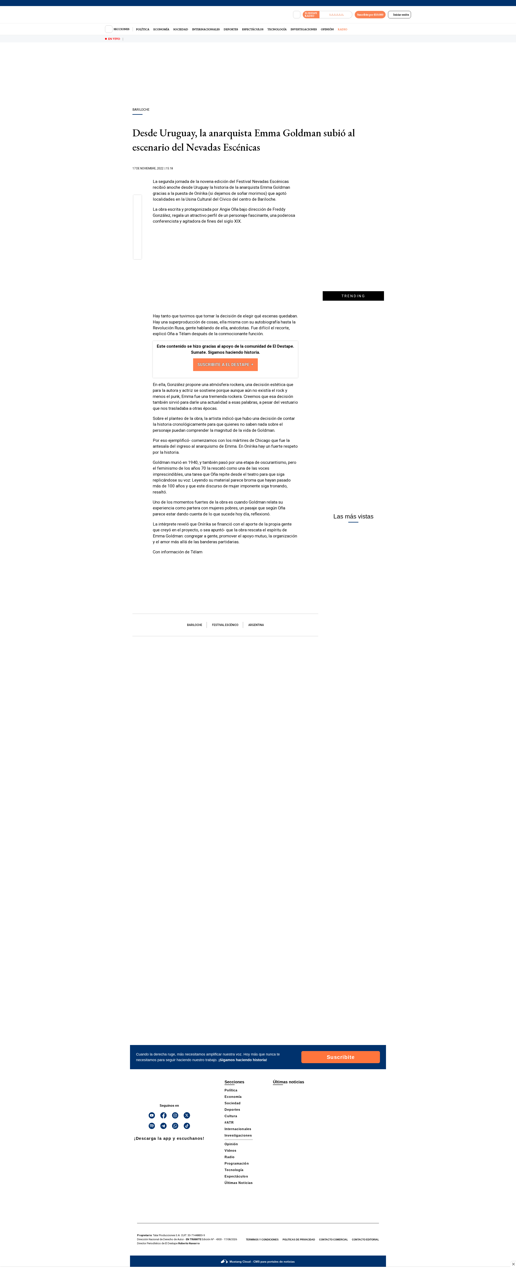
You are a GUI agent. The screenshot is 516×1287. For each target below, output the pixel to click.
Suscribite (341, 1057)
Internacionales (206, 29)
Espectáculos (252, 29)
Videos (230, 1150)
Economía (161, 29)
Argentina (256, 625)
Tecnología (277, 29)
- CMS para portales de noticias (262, 1261)
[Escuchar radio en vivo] (335, 14)
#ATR (229, 1122)
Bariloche (194, 625)
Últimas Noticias (239, 1183)
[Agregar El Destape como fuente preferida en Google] (297, 169)
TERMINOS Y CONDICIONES (262, 1239)
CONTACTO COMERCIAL (333, 1239)
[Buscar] (297, 15)
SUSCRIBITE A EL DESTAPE (224, 364)
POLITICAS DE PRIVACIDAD (299, 1239)
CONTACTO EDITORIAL (365, 1239)
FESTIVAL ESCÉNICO (225, 625)
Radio (342, 29)
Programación (237, 1163)
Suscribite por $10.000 (370, 14)
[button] (137, 200)
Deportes (231, 29)
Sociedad (180, 29)
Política (142, 29)
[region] (258, 75)
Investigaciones (304, 29)
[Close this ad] (513, 1264)
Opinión (327, 29)
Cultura (231, 1116)
